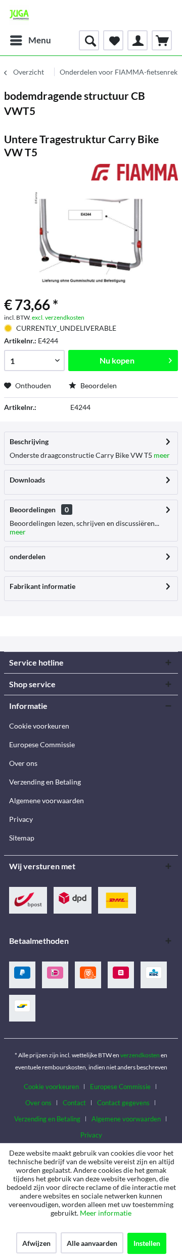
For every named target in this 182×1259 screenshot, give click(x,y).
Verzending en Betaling (45, 781)
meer (161, 455)
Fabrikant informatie (42, 586)
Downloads (27, 479)
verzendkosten (140, 1055)
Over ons (23, 763)
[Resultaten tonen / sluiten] (89, 40)
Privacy (21, 819)
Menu (39, 40)
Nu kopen (117, 360)
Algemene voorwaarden (46, 800)
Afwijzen (36, 1243)
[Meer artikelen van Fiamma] (134, 173)
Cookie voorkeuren (39, 726)
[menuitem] (30, 40)
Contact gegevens (123, 1103)
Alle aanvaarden (92, 1243)
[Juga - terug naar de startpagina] (19, 15)
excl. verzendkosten (58, 317)
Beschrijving (29, 441)
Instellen (146, 1243)
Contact (74, 1103)
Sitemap (21, 837)
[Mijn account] (137, 40)
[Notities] (113, 40)
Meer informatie (105, 1213)
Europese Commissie (42, 744)
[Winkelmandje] (162, 40)
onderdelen (28, 556)
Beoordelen (98, 385)
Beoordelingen (33, 509)
